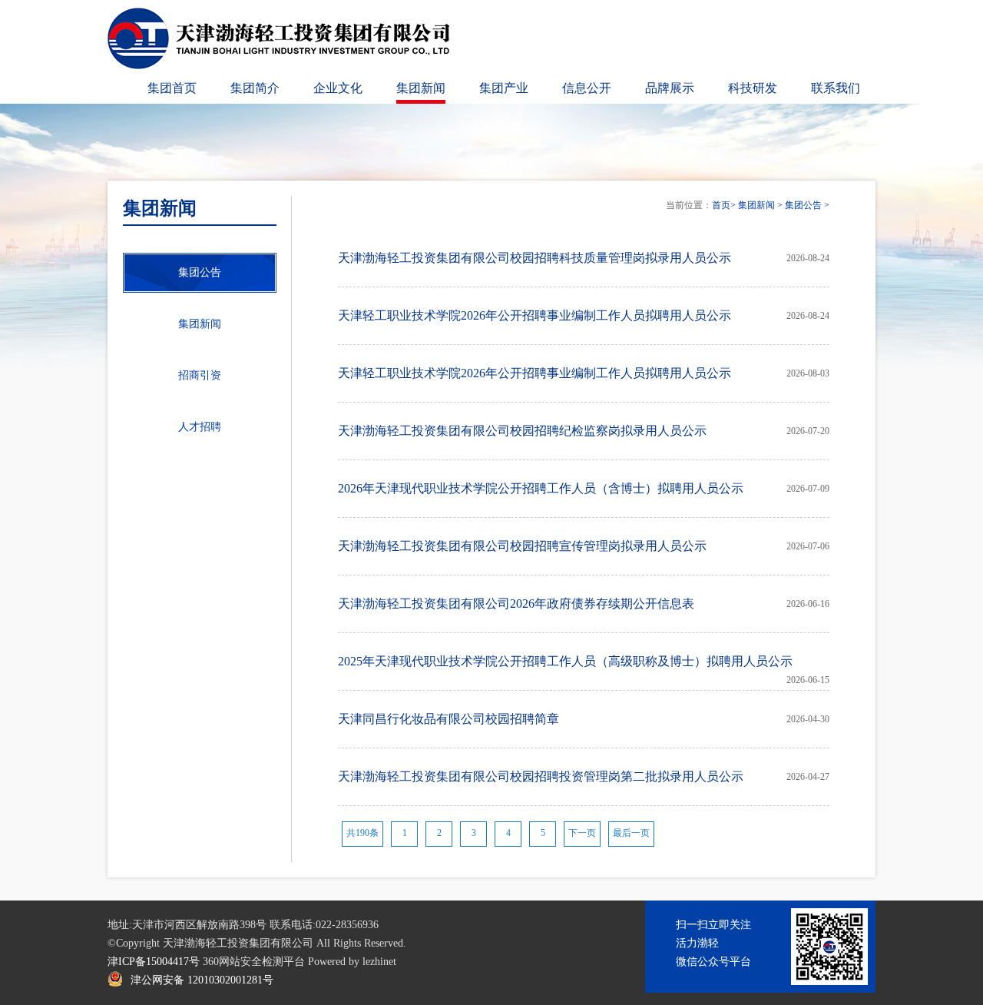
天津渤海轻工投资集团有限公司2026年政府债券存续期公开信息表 (516, 603)
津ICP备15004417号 (154, 961)
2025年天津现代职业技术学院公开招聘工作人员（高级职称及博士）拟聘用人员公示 (565, 661)
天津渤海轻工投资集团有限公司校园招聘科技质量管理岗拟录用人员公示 (534, 257)
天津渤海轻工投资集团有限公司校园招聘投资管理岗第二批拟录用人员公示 (540, 776)
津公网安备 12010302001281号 (202, 980)
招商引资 (199, 375)
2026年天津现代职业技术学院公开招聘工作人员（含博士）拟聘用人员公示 (540, 488)
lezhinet (379, 961)
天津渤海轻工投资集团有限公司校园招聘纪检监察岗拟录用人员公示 (522, 430)
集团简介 (255, 88)
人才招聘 (199, 427)
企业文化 (337, 88)
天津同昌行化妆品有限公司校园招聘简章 (448, 718)
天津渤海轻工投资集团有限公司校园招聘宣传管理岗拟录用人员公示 (522, 545)
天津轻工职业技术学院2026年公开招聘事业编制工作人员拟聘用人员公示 (534, 315)
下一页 (582, 833)
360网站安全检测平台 (254, 961)
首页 (721, 205)
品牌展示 (669, 88)
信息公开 (586, 88)
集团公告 (803, 205)
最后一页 (631, 833)
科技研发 (752, 88)
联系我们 (835, 88)
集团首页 (172, 88)
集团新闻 (420, 88)
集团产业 (503, 88)
